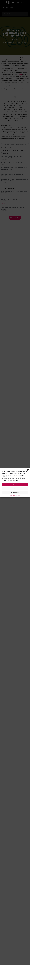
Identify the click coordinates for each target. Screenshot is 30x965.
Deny (15, 488)
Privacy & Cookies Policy (15, 495)
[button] (27, 469)
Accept (15, 484)
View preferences (15, 492)
